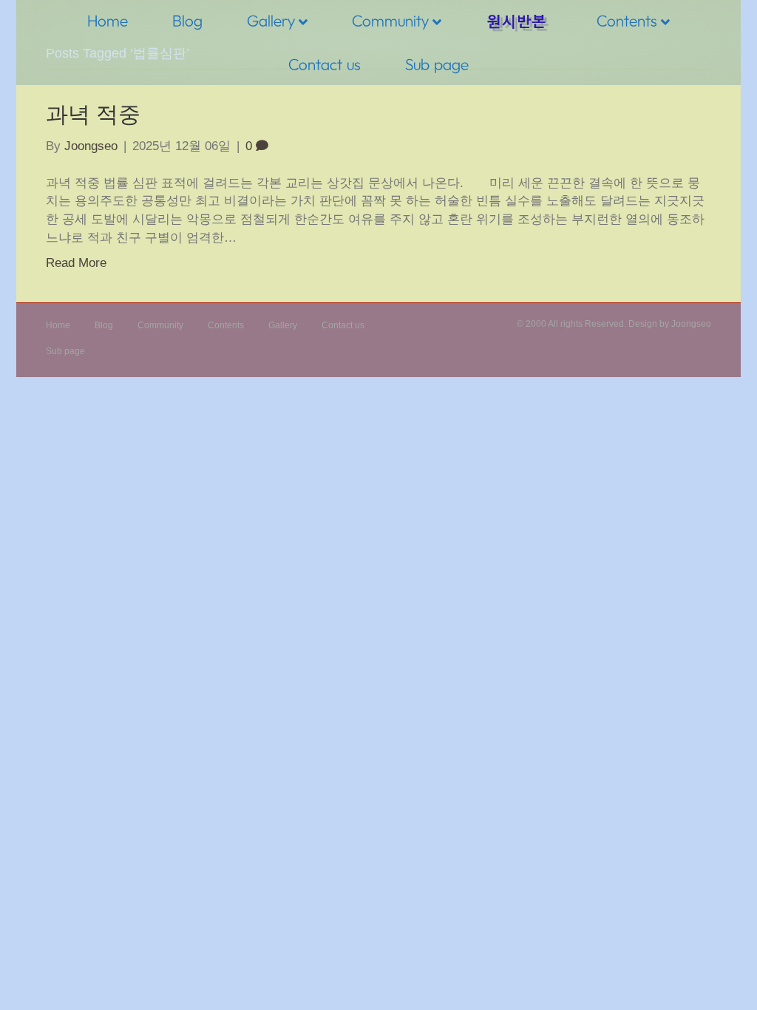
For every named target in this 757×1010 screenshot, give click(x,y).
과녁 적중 (93, 114)
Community (390, 20)
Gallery (271, 20)
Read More (76, 263)
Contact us (324, 63)
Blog (187, 20)
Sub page (437, 63)
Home (107, 20)
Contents (627, 20)
